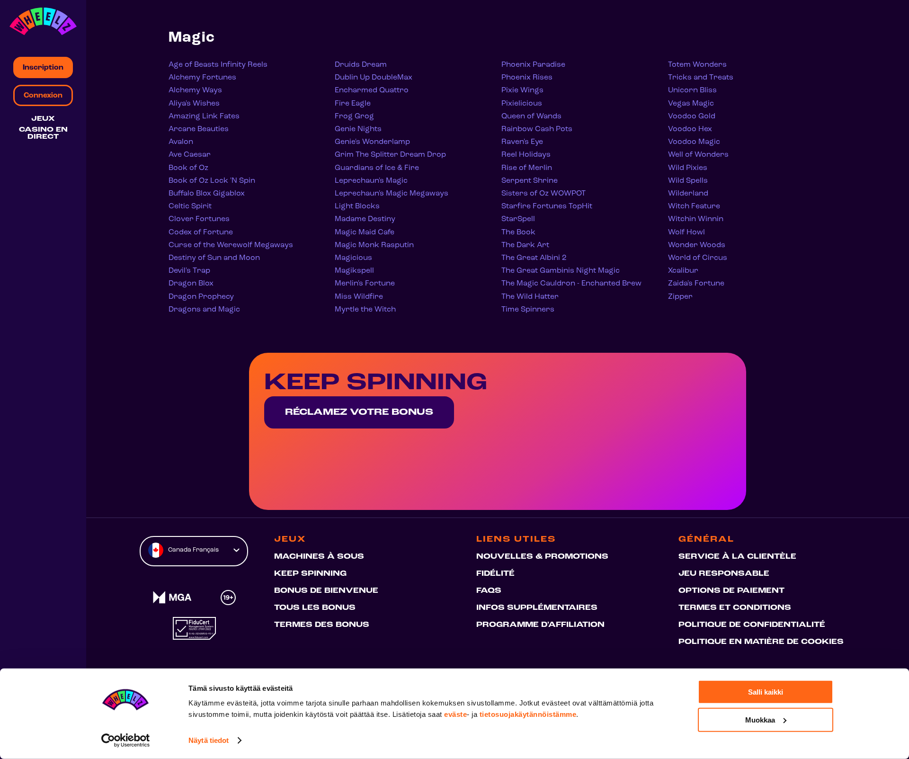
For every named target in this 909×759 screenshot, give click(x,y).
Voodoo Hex (690, 129)
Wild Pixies (687, 168)
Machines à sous (319, 557)
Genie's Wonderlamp (372, 142)
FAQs (488, 591)
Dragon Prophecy (201, 297)
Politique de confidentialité (751, 625)
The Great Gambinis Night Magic (560, 271)
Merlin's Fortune (365, 283)
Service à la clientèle (737, 557)
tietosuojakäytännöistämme (528, 714)
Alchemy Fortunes (202, 77)
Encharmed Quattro (372, 90)
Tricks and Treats (700, 77)
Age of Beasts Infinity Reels (218, 65)
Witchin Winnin (695, 219)
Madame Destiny (365, 219)
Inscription (43, 67)
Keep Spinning (310, 574)
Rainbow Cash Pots (536, 129)
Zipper (680, 297)
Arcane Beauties (199, 129)
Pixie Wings (522, 90)
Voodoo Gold (691, 116)
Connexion (43, 95)
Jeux (43, 119)
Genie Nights (358, 129)
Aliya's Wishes (194, 103)
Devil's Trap (189, 271)
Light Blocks (357, 206)
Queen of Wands (531, 116)
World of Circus (697, 258)
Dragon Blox (191, 283)
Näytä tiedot (208, 740)
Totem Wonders (697, 65)
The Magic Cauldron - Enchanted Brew (571, 283)
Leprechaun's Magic (371, 181)
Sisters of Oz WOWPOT (543, 193)
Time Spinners (527, 309)
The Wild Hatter (530, 297)
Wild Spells (688, 181)
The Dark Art (525, 245)
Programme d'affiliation (540, 625)
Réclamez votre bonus (359, 412)
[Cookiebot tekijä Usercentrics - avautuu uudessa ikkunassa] (125, 740)
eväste (455, 714)
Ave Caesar (190, 155)
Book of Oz (188, 168)
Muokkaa (760, 719)
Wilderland (688, 193)
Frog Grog (354, 116)
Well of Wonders (698, 155)
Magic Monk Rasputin (374, 245)
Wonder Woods (696, 245)
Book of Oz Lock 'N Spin (212, 181)
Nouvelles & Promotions (542, 557)
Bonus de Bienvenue (326, 591)
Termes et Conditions (734, 608)
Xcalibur (683, 271)
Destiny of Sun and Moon (214, 258)
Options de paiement (731, 591)
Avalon (181, 142)
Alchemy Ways (195, 90)
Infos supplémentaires (536, 608)
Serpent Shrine (529, 181)
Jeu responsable (723, 574)
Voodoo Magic (694, 142)
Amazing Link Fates (204, 116)
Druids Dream (361, 65)
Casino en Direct (43, 133)
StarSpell (518, 219)
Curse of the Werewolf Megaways (231, 245)
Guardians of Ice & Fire (377, 168)
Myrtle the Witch (365, 309)
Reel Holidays (526, 155)
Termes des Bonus (321, 625)
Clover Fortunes (199, 219)
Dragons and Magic (204, 309)
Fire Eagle (353, 103)
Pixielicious (521, 103)
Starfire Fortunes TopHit (546, 206)
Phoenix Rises (527, 77)
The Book (518, 232)
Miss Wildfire (359, 297)
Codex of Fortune (201, 232)
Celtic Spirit (190, 206)
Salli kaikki (765, 692)
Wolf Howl (686, 232)
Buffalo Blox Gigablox (207, 193)
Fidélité (495, 574)
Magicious (353, 258)
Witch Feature (694, 206)
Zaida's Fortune (696, 283)
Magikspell (354, 271)
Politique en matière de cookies (761, 642)
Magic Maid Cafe (364, 232)
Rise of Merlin (526, 168)
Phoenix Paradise (533, 65)
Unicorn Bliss (692, 90)
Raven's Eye (522, 142)
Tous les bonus (315, 608)
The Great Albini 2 (534, 258)
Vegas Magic (691, 103)
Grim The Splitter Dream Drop (390, 155)
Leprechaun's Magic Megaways (391, 193)
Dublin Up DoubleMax (373, 77)
